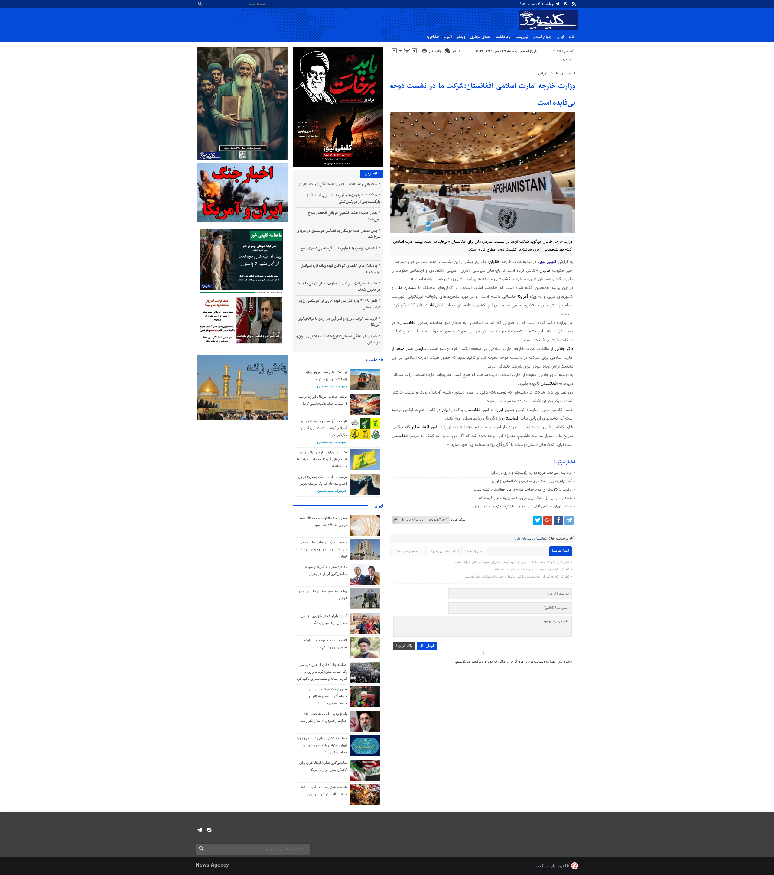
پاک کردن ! (404, 646)
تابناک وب (541, 866)
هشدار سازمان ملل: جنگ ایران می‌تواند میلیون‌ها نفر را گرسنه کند (525, 498)
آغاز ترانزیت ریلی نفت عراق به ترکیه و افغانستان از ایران (532, 481)
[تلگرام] (557, 4)
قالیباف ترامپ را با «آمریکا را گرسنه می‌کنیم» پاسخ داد (340, 251)
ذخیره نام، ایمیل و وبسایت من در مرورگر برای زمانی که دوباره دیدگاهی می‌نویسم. (513, 661)
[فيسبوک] (558, 520)
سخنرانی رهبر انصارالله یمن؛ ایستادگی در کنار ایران (338, 184)
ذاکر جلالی (564, 348)
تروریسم (521, 37)
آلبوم (448, 37)
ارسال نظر (427, 646)
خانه (572, 37)
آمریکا (523, 296)
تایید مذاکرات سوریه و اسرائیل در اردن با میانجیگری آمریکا (339, 322)
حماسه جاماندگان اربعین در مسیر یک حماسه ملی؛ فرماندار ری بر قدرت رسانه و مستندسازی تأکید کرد (322, 672)
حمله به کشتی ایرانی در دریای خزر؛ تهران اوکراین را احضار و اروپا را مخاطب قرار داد (322, 745)
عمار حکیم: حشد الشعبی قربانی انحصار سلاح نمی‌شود (344, 216)
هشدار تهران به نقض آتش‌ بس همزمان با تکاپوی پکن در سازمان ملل (522, 506)
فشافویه (432, 37)
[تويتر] (537, 520)
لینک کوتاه (458, 520)
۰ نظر (456, 51)
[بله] (565, 4)
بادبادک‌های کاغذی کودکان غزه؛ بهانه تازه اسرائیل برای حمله (340, 269)
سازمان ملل (405, 287)
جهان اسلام (542, 37)
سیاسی (568, 59)
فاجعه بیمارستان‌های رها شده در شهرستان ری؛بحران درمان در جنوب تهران (321, 549)
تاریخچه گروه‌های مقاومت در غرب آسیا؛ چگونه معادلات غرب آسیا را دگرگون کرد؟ (323, 428)
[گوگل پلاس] (547, 520)
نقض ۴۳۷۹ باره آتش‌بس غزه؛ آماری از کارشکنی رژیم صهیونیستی (339, 304)
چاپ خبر (435, 51)
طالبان (494, 261)
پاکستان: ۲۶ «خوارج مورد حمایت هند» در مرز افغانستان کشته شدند (523, 489)
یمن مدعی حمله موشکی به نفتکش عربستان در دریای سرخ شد (338, 234)
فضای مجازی (480, 37)
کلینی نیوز (548, 261)
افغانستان (425, 305)
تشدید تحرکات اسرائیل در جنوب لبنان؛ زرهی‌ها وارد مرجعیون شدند (339, 286)
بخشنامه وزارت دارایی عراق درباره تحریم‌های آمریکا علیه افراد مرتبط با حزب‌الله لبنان (322, 459)
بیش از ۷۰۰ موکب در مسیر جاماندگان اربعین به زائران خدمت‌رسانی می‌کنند (328, 696)
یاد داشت (503, 37)
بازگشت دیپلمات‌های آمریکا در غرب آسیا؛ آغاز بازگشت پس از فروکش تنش (343, 198)
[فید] (574, 4)
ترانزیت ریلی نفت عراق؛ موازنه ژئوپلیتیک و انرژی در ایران (531, 472)
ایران (560, 37)
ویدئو (461, 37)
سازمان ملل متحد (411, 348)
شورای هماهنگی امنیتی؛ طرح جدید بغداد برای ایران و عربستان (338, 339)
